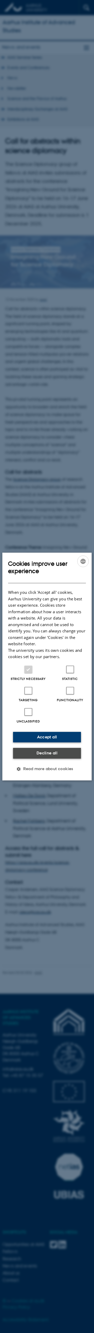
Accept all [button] (47, 736)
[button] (47, 769)
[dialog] (47, 666)
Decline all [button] (47, 752)
